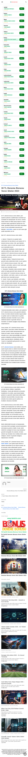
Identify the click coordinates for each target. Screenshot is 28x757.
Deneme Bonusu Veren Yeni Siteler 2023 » (17, 490)
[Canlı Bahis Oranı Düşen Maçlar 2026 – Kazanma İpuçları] (14, 670)
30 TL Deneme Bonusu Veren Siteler (9, 185)
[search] (26, 2)
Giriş (21, 8)
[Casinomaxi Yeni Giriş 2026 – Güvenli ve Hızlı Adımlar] (14, 589)
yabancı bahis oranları (15, 623)
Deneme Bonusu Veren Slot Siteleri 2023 (13, 575)
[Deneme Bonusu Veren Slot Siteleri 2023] (14, 566)
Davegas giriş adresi (6, 650)
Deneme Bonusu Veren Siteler (13, 182)
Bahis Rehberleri (5, 623)
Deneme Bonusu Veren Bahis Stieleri (10, 508)
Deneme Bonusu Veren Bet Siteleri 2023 (13, 556)
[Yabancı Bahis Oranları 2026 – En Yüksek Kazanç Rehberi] (14, 615)
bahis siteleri (4, 443)
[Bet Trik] (14, 2)
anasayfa (3, 182)
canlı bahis (9, 229)
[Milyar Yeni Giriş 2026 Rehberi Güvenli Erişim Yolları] (14, 697)
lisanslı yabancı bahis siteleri (8, 652)
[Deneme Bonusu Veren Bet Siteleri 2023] (14, 546)
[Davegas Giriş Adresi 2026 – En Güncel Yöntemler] (14, 642)
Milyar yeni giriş (14, 705)
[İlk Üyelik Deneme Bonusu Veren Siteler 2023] (14, 525)
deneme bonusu (9, 347)
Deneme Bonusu (21, 507)
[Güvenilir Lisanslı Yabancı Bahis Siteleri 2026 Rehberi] (14, 725)
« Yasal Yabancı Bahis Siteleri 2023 (9, 496)
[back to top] (25, 754)
